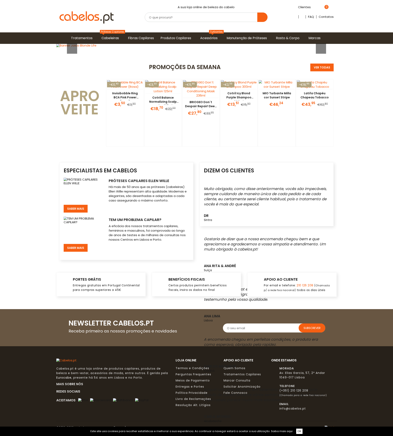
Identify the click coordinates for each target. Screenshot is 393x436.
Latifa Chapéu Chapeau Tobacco (314, 95)
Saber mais (75, 209)
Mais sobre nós (71, 384)
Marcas (315, 38)
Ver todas (322, 67)
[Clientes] (313, 7)
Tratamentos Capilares (242, 374)
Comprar (120, 141)
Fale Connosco (235, 393)
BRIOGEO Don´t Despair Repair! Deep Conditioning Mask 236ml (201, 108)
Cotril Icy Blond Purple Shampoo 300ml (238, 97)
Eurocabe (63, 378)
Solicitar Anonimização (242, 387)
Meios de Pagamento (193, 380)
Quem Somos (234, 368)
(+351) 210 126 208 (293, 390)
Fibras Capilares (142, 38)
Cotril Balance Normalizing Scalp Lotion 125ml (163, 102)
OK (299, 431)
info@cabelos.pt (292, 408)
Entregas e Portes (190, 387)
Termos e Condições (192, 368)
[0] (321, 7)
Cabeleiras (111, 38)
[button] (77, 45)
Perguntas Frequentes (193, 374)
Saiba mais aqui (281, 431)
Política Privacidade (192, 393)
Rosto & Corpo (288, 38)
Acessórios (209, 38)
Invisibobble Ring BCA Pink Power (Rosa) (125, 97)
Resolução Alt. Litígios (193, 405)
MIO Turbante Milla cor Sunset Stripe (277, 95)
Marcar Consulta (237, 380)
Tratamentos (82, 38)
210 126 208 (305, 285)
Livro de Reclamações (193, 399)
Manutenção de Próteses (248, 38)
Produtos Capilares (176, 38)
